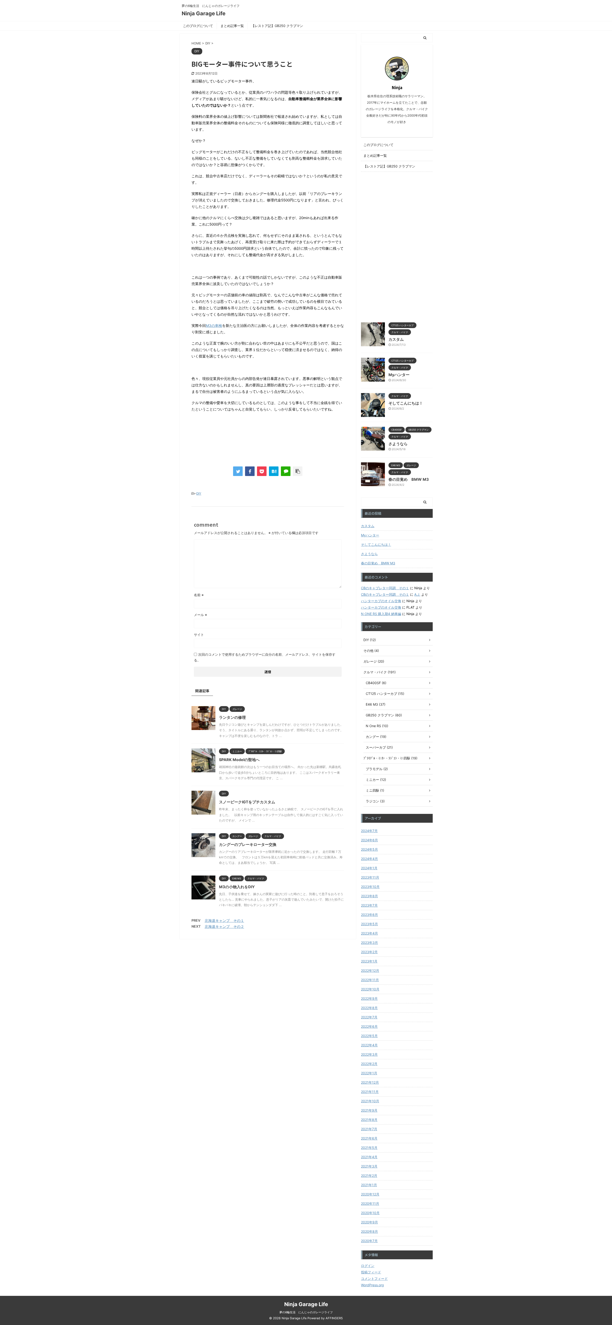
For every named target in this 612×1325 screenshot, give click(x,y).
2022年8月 (369, 1008)
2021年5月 (369, 1148)
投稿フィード (371, 1272)
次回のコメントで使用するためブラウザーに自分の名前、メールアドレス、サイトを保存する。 (264, 657)
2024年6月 (369, 840)
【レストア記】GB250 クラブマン (277, 26)
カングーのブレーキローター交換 (247, 844)
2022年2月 (369, 1064)
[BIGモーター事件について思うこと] (274, 471)
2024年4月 (369, 859)
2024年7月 (369, 831)
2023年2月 (369, 952)
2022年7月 (369, 1017)
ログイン (367, 1266)
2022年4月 (369, 1045)
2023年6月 (369, 915)
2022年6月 (369, 1026)
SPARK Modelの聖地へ (239, 759)
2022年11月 (370, 980)
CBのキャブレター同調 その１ (385, 588)
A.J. (417, 594)
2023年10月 (370, 887)
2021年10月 (370, 1101)
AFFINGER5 (334, 1318)
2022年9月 (369, 998)
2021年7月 (369, 1129)
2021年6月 (369, 1138)
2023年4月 (369, 933)
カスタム (396, 339)
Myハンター (399, 374)
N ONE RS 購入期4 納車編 (381, 614)
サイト (199, 635)
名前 (199, 595)
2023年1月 (369, 961)
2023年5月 (369, 924)
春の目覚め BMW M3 (408, 479)
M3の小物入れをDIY (237, 886)
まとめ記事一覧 (232, 26)
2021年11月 (370, 1092)
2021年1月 (369, 1185)
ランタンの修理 (232, 717)
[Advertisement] (397, 246)
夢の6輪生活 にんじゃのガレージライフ (306, 1312)
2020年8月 (369, 1231)
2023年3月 (369, 943)
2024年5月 (369, 849)
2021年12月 (370, 1082)
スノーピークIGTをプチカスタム (247, 802)
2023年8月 (369, 896)
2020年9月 (369, 1222)
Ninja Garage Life (203, 13)
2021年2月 (369, 1176)
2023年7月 (369, 905)
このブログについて (198, 26)
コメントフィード (374, 1278)
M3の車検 (214, 325)
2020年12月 (370, 1194)
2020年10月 (370, 1213)
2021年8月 (369, 1120)
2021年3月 (369, 1166)
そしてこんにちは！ (405, 403)
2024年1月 (369, 868)
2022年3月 (369, 1054)
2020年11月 (370, 1203)
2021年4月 (369, 1157)
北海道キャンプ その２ (224, 926)
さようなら (398, 443)
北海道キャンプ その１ (224, 920)
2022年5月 (369, 1036)
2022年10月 (370, 989)
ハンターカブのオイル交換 (381, 601)
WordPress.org (372, 1285)
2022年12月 (370, 970)
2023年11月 (370, 877)
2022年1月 (369, 1073)
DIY (198, 493)
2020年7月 (369, 1241)
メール (200, 615)
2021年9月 (369, 1110)
